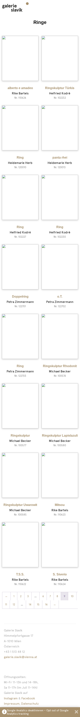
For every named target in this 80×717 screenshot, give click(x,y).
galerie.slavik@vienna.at (20, 657)
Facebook (28, 698)
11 (6, 604)
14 (30, 604)
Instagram (11, 698)
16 (46, 604)
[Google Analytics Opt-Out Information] (4, 712)
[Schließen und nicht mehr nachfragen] (76, 712)
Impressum (11, 703)
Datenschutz (30, 703)
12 (14, 604)
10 (72, 596)
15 (38, 604)
